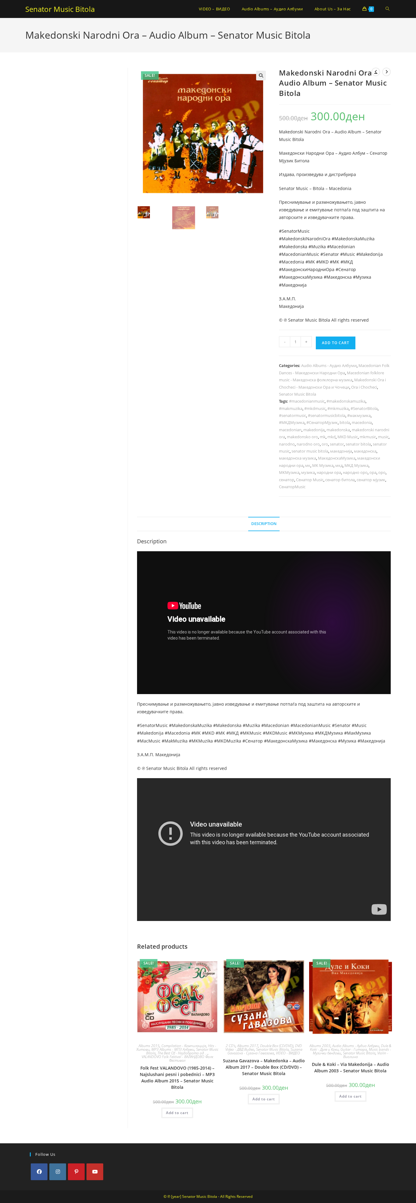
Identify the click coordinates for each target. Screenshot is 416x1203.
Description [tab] (264, 523)
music (383, 436)
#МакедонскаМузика (301, 277)
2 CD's (230, 1045)
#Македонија (293, 285)
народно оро (355, 472)
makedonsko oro (302, 436)
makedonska (338, 429)
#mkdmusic (315, 408)
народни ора (329, 472)
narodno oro (308, 444)
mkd (331, 436)
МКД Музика (356, 465)
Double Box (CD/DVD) (276, 1045)
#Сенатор (346, 269)
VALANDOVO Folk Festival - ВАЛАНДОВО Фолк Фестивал (177, 1058)
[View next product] (386, 72)
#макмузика (359, 415)
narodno (287, 444)
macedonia (362, 422)
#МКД (346, 262)
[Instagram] (57, 1171)
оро (382, 472)
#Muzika (317, 246)
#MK (310, 262)
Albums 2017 (247, 1045)
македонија (341, 451)
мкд (339, 465)
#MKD (322, 262)
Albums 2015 (149, 1045)
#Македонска (338, 277)
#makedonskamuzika (345, 401)
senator (337, 444)
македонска (365, 451)
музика (308, 472)
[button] (261, 75)
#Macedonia (291, 262)
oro (325, 444)
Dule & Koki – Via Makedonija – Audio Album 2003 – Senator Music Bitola (350, 1067)
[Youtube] (94, 1171)
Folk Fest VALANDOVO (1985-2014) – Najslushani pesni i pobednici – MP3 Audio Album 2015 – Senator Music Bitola (177, 1077)
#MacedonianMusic (299, 254)
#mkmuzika (338, 408)
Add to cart (335, 342)
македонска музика (297, 458)
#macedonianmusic (307, 401)
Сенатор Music (309, 479)
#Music (347, 254)
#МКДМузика (292, 422)
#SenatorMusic (294, 231)
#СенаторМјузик (322, 422)
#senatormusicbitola (326, 415)
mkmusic (368, 436)
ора (372, 472)
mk (323, 436)
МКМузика (289, 472)
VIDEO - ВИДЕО (288, 1053)
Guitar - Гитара (353, 1049)
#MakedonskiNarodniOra (304, 239)
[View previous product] (376, 72)
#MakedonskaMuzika (353, 239)
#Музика (362, 277)
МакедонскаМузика (336, 458)
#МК (334, 262)
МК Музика (322, 465)
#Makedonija (369, 254)
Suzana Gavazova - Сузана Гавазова (264, 1051)
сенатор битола (340, 479)
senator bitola (358, 444)
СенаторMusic (292, 486)
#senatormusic (292, 415)
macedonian (290, 429)
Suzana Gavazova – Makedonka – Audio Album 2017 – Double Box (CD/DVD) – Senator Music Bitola (264, 1067)
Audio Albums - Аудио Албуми (329, 365)
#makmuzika (290, 408)
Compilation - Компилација (183, 1045)
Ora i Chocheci (364, 387)
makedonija (314, 429)
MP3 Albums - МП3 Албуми (172, 1049)
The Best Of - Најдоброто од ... (182, 1053)
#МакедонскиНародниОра (306, 269)
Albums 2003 (319, 1045)
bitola (345, 422)
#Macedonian (341, 246)
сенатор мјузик (371, 479)
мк (307, 465)
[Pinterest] (76, 1171)
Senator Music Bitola (60, 9)
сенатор (286, 479)
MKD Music (347, 436)
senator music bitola (309, 451)
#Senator (329, 254)
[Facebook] (39, 1171)
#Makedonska (293, 246)
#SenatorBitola (364, 408)
